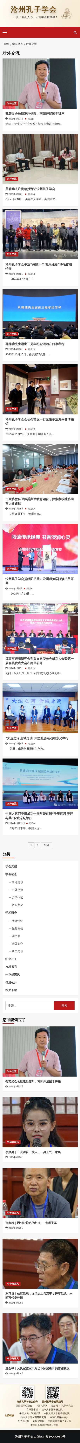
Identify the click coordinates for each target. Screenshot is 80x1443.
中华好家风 (12, 974)
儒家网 (54, 1405)
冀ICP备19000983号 (51, 1436)
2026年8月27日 (16, 118)
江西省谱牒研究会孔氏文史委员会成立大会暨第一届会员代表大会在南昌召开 (39, 661)
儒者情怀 (17, 920)
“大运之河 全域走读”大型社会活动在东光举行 (37, 738)
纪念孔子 (11, 959)
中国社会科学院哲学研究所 (44, 1425)
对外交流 (12, 103)
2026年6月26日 (16, 194)
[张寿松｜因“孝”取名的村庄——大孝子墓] (40, 1193)
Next (46, 845)
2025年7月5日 (16, 588)
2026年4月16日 (16, 274)
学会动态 (11, 874)
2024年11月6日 (16, 743)
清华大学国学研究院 (52, 1409)
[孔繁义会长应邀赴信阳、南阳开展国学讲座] (40, 83)
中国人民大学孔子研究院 (57, 1413)
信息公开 (11, 982)
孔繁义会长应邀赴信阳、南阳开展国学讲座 (34, 114)
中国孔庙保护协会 (59, 1417)
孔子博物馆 (23, 1421)
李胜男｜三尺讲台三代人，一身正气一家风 (33, 1152)
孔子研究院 (67, 1405)
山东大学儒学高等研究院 (33, 1417)
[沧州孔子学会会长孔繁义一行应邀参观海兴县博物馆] (40, 389)
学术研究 (11, 912)
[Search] (75, 32)
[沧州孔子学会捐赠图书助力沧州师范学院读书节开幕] (40, 549)
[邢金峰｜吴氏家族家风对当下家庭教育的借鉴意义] (40, 1338)
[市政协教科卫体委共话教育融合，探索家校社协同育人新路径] (40, 469)
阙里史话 (17, 951)
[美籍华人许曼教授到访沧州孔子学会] (40, 159)
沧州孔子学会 (34, 9)
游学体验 (17, 897)
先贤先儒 (17, 928)
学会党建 (11, 866)
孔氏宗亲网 (38, 1421)
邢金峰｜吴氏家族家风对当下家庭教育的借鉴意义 (37, 1368)
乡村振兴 (11, 966)
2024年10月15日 (17, 823)
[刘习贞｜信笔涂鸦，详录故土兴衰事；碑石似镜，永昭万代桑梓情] (40, 1264)
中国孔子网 (41, 1405)
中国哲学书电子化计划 (59, 1421)
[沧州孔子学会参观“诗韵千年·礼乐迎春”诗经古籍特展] (40, 234)
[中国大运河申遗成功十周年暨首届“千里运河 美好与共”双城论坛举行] (40, 784)
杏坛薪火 (17, 905)
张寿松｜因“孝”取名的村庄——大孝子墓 (31, 1223)
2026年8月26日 (16, 1157)
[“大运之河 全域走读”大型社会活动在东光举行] (40, 708)
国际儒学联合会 (24, 1405)
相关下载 (11, 990)
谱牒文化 (17, 943)
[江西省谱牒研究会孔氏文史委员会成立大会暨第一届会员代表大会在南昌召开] (40, 628)
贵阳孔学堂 (32, 1409)
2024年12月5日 (16, 668)
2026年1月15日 (16, 508)
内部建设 (17, 882)
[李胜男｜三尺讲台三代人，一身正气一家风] (40, 1122)
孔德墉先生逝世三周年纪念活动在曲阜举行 (34, 344)
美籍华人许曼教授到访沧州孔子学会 (30, 189)
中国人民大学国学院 (29, 1413)
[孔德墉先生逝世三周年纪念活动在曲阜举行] (40, 314)
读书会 (16, 936)
